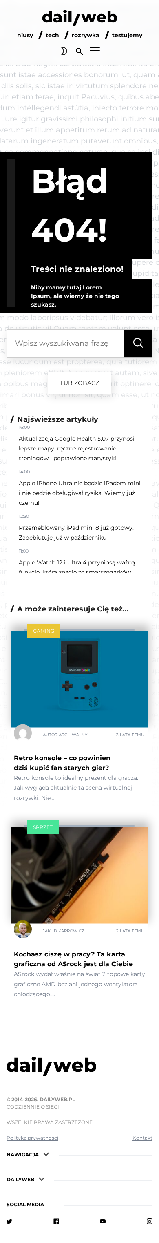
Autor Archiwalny (65, 734)
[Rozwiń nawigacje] (46, 1154)
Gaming (43, 631)
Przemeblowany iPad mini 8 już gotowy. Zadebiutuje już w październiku (76, 532)
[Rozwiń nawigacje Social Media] (51, 1203)
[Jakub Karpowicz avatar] (23, 931)
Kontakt (142, 1138)
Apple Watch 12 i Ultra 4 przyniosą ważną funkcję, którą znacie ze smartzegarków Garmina (77, 572)
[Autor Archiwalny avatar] (23, 734)
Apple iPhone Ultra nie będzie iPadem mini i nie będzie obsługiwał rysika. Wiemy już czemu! (80, 492)
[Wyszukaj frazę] (138, 343)
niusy (25, 35)
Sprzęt (43, 827)
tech (52, 35)
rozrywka (85, 35)
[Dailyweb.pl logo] (79, 1068)
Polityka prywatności (32, 1138)
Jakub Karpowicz (63, 931)
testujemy (127, 35)
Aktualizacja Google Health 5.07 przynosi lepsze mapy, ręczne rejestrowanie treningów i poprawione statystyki (77, 448)
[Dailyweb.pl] (79, 19)
